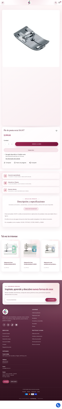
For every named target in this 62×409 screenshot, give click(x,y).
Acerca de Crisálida (6, 341)
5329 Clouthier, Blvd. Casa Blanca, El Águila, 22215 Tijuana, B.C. (14, 355)
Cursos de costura (6, 333)
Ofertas (33, 326)
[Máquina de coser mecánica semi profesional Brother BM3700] (50, 249)
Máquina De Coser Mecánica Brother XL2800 (30, 263)
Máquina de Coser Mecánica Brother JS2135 (10, 263)
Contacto (4, 344)
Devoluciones (34, 391)
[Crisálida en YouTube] (16, 325)
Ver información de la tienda (13, 158)
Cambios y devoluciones (37, 336)
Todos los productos (36, 312)
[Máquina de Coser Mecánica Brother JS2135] (10, 249)
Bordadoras (34, 318)
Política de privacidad (36, 339)
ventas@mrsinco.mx (6, 368)
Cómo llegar (13, 381)
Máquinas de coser (36, 315)
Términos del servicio (36, 341)
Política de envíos (35, 333)
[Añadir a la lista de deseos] (56, 130)
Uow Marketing (33, 398)
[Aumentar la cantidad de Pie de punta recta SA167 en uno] (12, 144)
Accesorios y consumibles (37, 320)
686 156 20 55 (5, 361)
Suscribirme (51, 299)
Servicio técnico (5, 336)
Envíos (38, 391)
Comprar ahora (31, 150)
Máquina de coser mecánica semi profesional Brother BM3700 (50, 263)
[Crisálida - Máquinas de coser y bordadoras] (29, 2)
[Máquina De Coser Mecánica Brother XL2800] (30, 249)
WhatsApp (6, 381)
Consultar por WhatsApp (31, 208)
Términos (28, 391)
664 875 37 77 (5, 362)
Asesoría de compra (6, 339)
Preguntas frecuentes (6, 347)
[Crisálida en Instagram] (8, 325)
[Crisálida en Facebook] (4, 325)
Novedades (34, 323)
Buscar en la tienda (36, 344)
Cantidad (6, 140)
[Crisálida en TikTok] (12, 325)
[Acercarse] (57, 13)
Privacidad (24, 391)
